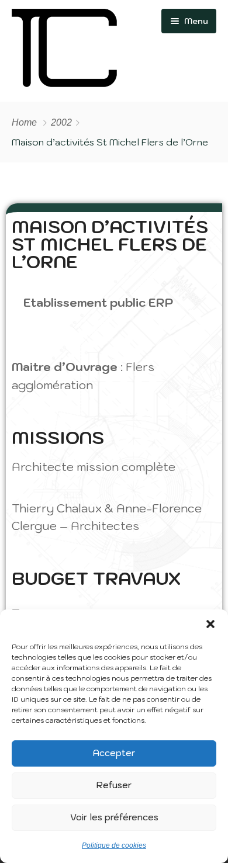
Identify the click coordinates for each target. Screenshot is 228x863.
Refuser (114, 785)
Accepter (114, 752)
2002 (61, 122)
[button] (210, 624)
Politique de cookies (114, 845)
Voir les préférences (114, 817)
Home (24, 122)
